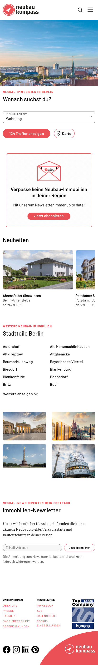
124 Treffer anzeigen (26, 133)
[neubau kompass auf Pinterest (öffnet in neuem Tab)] (35, 650)
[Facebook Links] (6, 650)
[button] (49, 190)
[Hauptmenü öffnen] (90, 9)
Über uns (10, 605)
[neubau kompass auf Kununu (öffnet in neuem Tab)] (83, 613)
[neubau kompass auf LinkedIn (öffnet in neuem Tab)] (25, 649)
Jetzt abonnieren (79, 547)
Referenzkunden (16, 626)
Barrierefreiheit (16, 621)
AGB (40, 610)
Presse (8, 610)
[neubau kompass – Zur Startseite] (21, 10)
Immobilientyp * (16, 113)
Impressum (45, 605)
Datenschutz (47, 615)
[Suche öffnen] (80, 10)
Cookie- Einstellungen (49, 623)
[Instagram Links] (16, 650)
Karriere (10, 615)
